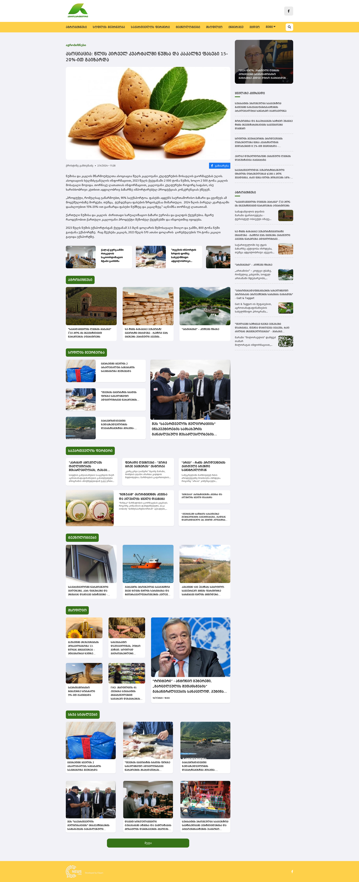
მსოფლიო (214, 27)
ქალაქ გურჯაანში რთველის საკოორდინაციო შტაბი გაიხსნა (112, 255)
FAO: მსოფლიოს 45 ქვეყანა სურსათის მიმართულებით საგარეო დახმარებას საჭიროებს (125, 693)
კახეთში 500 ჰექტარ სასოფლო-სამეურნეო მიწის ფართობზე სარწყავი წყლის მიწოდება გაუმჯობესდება (203, 591)
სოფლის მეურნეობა (109, 27)
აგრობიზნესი (76, 27)
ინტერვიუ (235, 27)
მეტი (148, 843)
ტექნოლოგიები (188, 27)
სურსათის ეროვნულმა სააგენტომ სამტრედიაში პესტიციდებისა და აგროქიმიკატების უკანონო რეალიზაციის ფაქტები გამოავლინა (205, 825)
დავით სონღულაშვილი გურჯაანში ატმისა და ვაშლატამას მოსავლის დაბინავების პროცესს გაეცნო (148, 825)
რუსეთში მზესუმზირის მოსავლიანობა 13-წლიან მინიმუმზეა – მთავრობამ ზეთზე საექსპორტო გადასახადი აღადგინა (83, 648)
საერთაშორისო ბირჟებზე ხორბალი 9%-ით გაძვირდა (81, 691)
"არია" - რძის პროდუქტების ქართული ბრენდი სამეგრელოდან (203, 466)
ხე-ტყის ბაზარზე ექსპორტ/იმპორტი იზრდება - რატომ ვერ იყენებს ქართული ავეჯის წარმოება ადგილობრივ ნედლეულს (146, 333)
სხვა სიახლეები (82, 714)
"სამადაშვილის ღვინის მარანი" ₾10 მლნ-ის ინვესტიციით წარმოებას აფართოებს (89, 333)
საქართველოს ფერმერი (150, 27)
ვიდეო (254, 27)
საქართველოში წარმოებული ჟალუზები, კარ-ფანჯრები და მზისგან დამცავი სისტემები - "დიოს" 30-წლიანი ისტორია (88, 591)
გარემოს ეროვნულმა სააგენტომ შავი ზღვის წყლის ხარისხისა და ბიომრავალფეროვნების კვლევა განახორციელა (147, 591)
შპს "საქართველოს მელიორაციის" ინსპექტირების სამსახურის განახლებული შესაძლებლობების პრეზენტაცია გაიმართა (184, 429)
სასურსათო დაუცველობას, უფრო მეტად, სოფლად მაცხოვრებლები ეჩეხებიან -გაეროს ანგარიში (125, 648)
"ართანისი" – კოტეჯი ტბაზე (200, 329)
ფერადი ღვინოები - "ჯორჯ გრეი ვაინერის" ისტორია (146, 464)
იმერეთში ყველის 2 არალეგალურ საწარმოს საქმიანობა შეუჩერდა (118, 367)
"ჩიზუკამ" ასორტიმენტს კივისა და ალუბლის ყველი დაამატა (143, 497)
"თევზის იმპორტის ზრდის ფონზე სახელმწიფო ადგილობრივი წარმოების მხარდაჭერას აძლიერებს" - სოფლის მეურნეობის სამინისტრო (183, 255)
